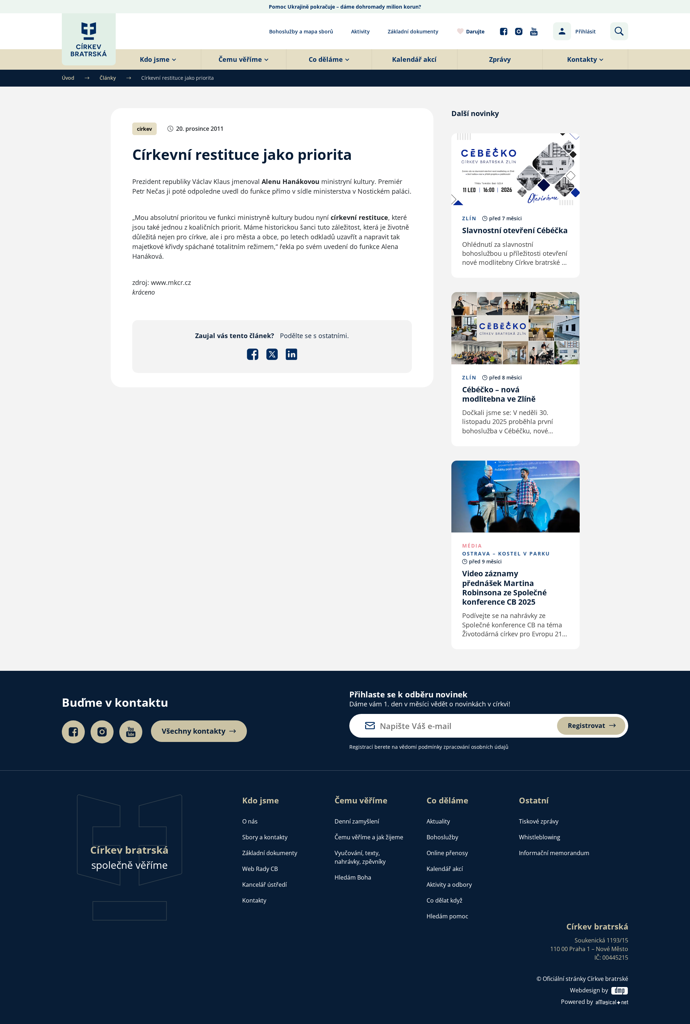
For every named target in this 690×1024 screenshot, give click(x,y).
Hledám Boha (353, 877)
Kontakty (254, 900)
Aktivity (360, 31)
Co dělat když (445, 900)
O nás (250, 821)
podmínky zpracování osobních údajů (463, 746)
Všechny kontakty (193, 731)
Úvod (68, 77)
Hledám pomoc (447, 916)
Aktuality (438, 821)
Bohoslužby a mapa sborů (301, 31)
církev (144, 128)
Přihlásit (585, 31)
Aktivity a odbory (449, 885)
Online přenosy (447, 853)
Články (108, 77)
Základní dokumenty (413, 31)
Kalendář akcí (445, 869)
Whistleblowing (539, 837)
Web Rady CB (260, 869)
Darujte (475, 31)
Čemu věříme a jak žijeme (369, 837)
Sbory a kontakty (265, 837)
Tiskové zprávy (538, 821)
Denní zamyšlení (357, 821)
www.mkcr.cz (171, 282)
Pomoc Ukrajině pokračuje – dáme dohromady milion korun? (345, 6)
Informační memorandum (554, 853)
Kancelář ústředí (264, 885)
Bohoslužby (442, 837)
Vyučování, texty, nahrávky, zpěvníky (360, 857)
